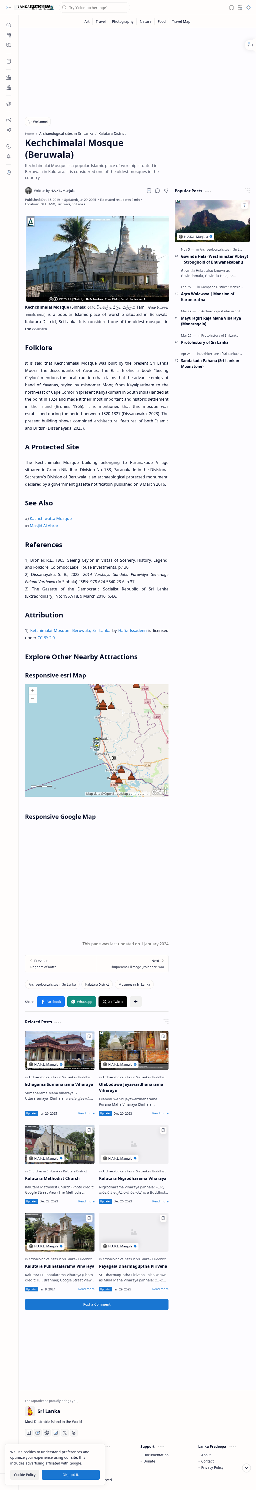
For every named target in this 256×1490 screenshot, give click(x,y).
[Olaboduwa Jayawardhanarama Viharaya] (133, 1050)
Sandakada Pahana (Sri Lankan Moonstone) (210, 363)
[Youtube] (38, 1432)
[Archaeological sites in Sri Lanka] (52, 984)
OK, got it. (70, 1474)
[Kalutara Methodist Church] (59, 1144)
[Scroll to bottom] (246, 1467)
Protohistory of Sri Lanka (204, 342)
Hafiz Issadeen (132, 630)
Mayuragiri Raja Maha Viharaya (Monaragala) (211, 321)
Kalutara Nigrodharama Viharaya (132, 1178)
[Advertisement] (137, 71)
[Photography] (123, 21)
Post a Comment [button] (96, 1304)
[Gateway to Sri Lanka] (34, 8)
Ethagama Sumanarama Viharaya (59, 1084)
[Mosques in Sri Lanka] (134, 984)
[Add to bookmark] (89, 1036)
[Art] (87, 21)
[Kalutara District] (97, 984)
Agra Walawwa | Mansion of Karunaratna (207, 296)
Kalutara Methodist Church (52, 1178)
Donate (149, 1461)
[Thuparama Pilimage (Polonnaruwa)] (132, 963)
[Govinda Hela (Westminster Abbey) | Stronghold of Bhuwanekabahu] (212, 221)
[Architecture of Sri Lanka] (219, 353)
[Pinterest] (46, 1432)
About (206, 1454)
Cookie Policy (25, 1474)
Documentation (156, 1454)
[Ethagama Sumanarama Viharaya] (59, 1050)
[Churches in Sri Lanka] (45, 1171)
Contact (207, 1461)
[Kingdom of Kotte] (61, 963)
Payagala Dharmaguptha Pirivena (133, 1266)
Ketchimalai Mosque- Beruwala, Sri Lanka (70, 630)
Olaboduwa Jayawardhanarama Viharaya (131, 1087)
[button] (8, 7)
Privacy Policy (212, 1467)
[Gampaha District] (215, 287)
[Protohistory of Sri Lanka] (219, 335)
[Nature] (146, 21)
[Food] (162, 21)
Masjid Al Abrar (44, 525)
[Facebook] (28, 1432)
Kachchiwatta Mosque (51, 518)
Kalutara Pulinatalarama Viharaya (59, 1266)
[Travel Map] (181, 21)
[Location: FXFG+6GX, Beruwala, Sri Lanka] (55, 204)
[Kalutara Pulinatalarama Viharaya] (59, 1232)
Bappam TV (240, 1479)
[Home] (9, 25)
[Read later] (149, 190)
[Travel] (101, 21)
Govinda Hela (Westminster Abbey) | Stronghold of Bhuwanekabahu (214, 259)
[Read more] (86, 1113)
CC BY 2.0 (46, 637)
